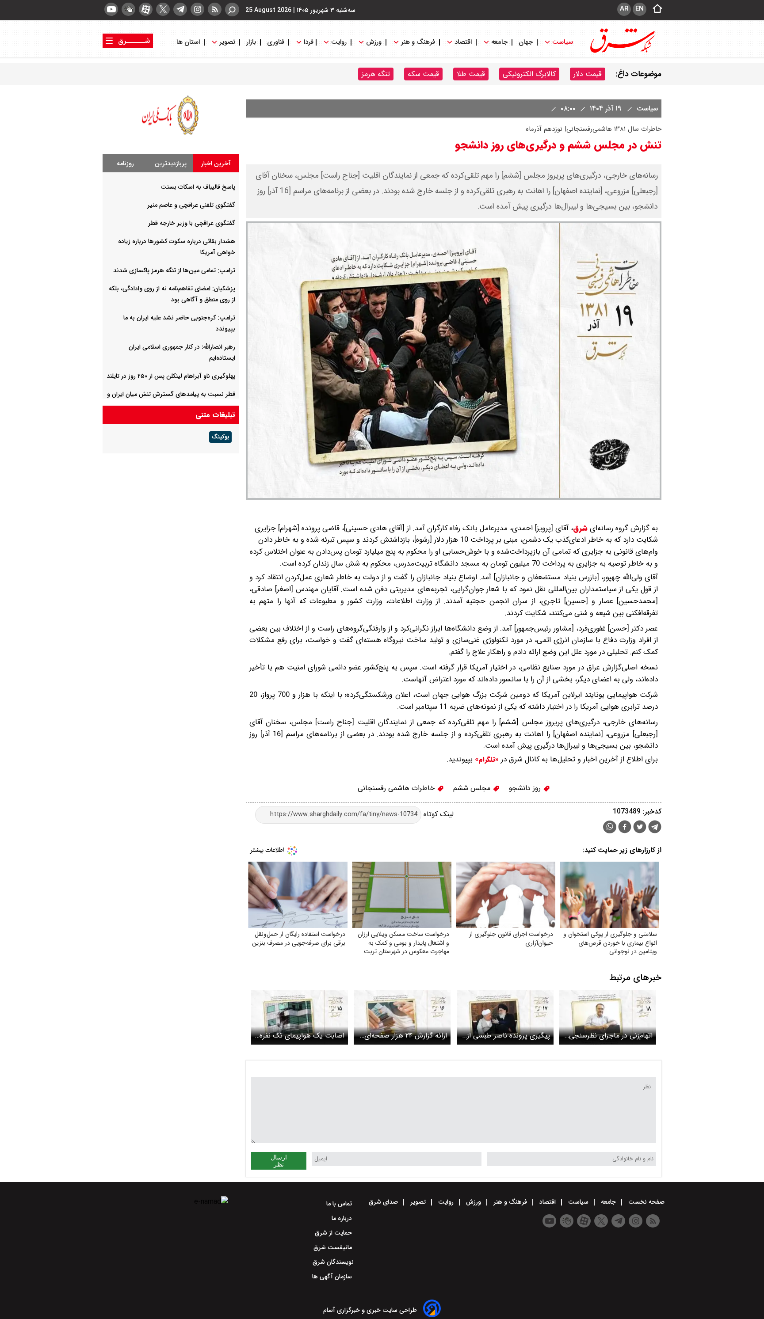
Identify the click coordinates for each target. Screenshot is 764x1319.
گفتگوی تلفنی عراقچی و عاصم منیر (191, 205)
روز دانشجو (526, 788)
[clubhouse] (128, 9)
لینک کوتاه (437, 814)
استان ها (189, 42)
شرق (580, 528)
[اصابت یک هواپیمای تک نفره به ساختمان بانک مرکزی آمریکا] (299, 1017)
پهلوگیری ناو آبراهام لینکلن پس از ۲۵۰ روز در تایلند (171, 376)
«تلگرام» (486, 759)
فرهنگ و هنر (418, 42)
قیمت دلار (587, 74)
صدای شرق (384, 1202)
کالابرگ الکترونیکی (529, 74)
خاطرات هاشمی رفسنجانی (397, 788)
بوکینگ (220, 437)
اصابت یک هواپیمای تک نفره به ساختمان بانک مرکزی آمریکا (300, 1035)
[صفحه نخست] (654, 9)
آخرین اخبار (216, 163)
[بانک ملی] (170, 134)
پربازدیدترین (171, 163)
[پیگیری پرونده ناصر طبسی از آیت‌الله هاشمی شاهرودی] (505, 1017)
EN (639, 9)
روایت (338, 42)
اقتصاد (463, 42)
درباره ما (343, 1218)
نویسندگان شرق (333, 1262)
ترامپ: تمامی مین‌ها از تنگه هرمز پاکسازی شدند (174, 270)
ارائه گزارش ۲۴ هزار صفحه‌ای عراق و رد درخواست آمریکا (405, 1035)
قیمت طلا (471, 74)
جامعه (499, 42)
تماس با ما (340, 1204)
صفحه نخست (645, 1202)
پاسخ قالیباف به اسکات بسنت (197, 187)
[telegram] (180, 9)
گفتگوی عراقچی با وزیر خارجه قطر (191, 223)
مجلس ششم (473, 788)
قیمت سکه (423, 74)
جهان (526, 42)
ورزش (373, 42)
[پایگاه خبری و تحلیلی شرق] (621, 51)
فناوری (275, 42)
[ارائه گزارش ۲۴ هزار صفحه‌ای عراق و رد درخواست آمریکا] (402, 1017)
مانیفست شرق (333, 1247)
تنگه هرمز (376, 74)
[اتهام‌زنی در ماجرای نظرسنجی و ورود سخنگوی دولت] (607, 1017)
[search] (232, 9)
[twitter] (163, 9)
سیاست (562, 42)
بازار (251, 42)
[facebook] (624, 828)
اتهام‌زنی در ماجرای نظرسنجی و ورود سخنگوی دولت (608, 1035)
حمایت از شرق (334, 1233)
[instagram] (197, 9)
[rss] (215, 9)
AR (624, 9)
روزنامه (125, 163)
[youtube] (111, 9)
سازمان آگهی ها (333, 1276)
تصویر (227, 42)
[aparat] (146, 9)
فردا (307, 42)
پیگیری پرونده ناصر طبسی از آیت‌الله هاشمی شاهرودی (508, 1035)
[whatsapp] (609, 827)
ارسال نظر (279, 1161)
